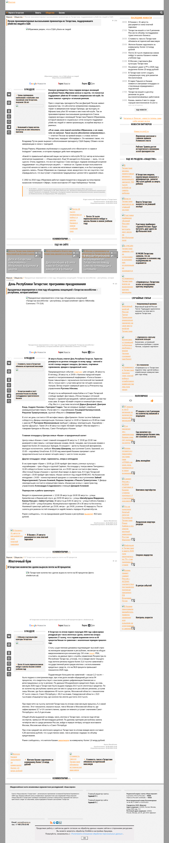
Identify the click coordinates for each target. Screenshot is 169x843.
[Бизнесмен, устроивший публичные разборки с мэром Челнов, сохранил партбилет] (128, 348)
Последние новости (141, 17)
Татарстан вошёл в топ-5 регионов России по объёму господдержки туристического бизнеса (27, 394)
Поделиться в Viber (9, 122)
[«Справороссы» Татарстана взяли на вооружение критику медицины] (128, 284)
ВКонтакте (57, 822)
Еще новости (141, 109)
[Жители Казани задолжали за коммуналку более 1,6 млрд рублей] (16, 762)
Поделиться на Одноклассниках (9, 111)
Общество (50, 12)
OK (84, 838)
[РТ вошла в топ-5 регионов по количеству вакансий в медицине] (128, 413)
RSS (51, 822)
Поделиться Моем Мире (9, 103)
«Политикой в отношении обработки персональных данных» (97, 833)
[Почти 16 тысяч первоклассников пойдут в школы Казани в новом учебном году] (76, 220)
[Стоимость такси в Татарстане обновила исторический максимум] (76, 762)
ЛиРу (60, 822)
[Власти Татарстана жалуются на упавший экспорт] (128, 204)
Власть (38, 12)
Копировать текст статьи (9, 132)
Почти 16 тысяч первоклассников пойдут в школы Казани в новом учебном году (29, 666)
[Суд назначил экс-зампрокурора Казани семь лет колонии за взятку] (128, 434)
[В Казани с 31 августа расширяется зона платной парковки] (16, 537)
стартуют (78, 372)
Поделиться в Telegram (9, 127)
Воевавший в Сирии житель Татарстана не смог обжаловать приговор (28, 129)
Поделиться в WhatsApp (9, 116)
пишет (92, 653)
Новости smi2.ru (141, 131)
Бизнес (62, 12)
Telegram (54, 822)
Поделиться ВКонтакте (9, 94)
